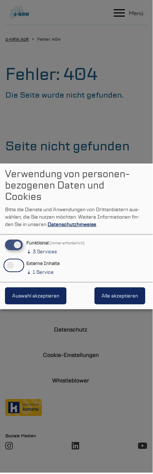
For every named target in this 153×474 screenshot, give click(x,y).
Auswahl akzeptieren (35, 295)
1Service (40, 272)
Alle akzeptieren (120, 295)
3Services (41, 251)
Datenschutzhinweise (72, 224)
